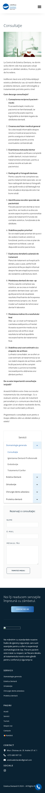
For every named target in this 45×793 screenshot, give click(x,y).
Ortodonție (8, 686)
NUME (9, 520)
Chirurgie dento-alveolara (14, 691)
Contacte (7, 731)
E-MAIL (10, 531)
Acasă (6, 711)
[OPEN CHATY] (38, 785)
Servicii (6, 716)
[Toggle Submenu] (37, 445)
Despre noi (8, 726)
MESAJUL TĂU (13, 543)
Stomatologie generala (13, 676)
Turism (6, 721)
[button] (39, 7)
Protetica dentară (11, 696)
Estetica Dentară (10, 681)
